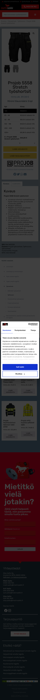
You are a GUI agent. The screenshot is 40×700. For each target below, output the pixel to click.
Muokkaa (18, 374)
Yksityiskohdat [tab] (19, 330)
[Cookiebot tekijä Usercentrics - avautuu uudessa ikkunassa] (28, 324)
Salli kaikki (20, 367)
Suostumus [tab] (7, 330)
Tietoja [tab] (33, 330)
